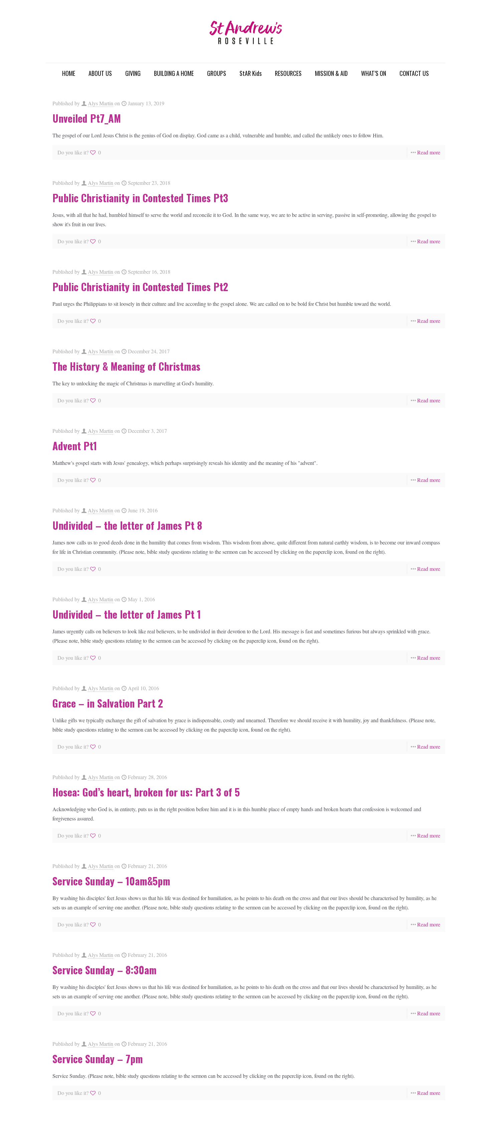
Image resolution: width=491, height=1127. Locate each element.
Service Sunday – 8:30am (104, 969)
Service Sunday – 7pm (97, 1058)
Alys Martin (100, 103)
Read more (428, 152)
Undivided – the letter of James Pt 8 (127, 525)
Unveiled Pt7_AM (86, 118)
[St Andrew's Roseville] (245, 31)
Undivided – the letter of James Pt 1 (126, 614)
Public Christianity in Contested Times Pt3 (140, 197)
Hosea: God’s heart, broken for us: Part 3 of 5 (146, 791)
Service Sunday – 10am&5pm (111, 880)
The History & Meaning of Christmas (126, 366)
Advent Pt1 (74, 445)
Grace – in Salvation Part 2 (107, 703)
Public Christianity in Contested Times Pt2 (140, 286)
